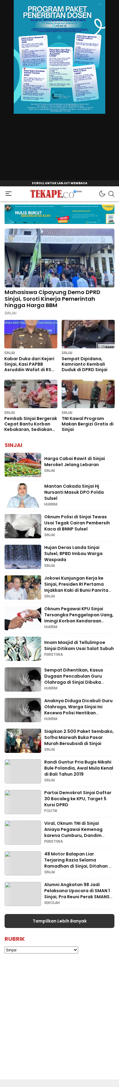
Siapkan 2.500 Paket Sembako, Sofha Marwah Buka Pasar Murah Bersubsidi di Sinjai (79, 737)
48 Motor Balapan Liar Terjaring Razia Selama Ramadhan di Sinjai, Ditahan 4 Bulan (78, 863)
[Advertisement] (59, 1020)
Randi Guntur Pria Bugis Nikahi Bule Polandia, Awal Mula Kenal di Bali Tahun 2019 (78, 768)
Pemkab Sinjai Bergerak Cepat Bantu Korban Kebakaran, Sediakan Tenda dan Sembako (30, 426)
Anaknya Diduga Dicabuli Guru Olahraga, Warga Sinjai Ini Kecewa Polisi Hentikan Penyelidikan (78, 710)
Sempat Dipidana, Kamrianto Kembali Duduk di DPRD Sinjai (84, 364)
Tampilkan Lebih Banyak (60, 921)
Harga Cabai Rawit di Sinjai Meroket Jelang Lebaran (74, 461)
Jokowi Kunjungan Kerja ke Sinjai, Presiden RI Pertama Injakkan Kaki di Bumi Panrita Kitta (76, 587)
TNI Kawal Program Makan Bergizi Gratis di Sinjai (88, 423)
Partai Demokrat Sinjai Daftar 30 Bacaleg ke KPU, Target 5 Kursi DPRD (77, 799)
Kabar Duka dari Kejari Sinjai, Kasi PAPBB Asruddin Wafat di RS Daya (29, 367)
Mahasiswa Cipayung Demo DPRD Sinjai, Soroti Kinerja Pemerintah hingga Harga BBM (52, 298)
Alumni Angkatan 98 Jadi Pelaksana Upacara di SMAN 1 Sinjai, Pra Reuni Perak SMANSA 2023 (78, 894)
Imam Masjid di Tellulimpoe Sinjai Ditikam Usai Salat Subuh (79, 645)
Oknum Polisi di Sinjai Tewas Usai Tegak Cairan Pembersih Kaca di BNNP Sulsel (77, 523)
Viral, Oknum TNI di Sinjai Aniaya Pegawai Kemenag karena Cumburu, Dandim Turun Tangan (73, 832)
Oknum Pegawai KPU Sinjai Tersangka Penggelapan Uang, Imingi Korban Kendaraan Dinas (79, 618)
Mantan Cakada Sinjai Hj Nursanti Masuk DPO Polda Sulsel (74, 492)
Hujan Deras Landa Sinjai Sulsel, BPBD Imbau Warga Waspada (73, 553)
